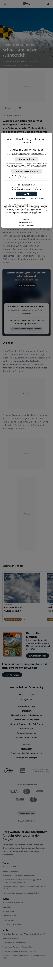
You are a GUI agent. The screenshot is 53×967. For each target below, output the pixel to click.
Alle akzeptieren (26, 159)
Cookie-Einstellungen (27, 225)
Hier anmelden (39, 198)
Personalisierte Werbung (26, 171)
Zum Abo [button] (26, 194)
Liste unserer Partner (11, 214)
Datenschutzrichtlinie (26, 222)
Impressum (26, 219)
